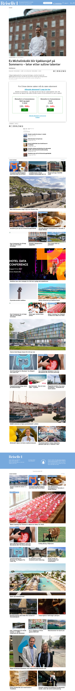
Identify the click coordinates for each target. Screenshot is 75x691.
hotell (16, 123)
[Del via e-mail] (59, 71)
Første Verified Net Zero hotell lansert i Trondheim (38, 144)
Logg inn (66, 3)
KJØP (24, 110)
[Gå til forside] (9, 3)
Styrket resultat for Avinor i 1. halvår (37, 134)
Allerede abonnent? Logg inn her (37, 89)
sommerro (11, 123)
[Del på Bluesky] (63, 71)
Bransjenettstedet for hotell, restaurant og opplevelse (26, 3)
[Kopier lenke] (61, 71)
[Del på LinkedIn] (58, 71)
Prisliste (38, 117)
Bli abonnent (47, 3)
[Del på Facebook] (54, 71)
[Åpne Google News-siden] (65, 71)
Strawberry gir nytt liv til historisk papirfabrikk (39, 153)
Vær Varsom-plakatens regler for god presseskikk (56, 460)
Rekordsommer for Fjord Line (35, 139)
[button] (25, 129)
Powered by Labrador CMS (37, 471)
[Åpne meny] (72, 3)
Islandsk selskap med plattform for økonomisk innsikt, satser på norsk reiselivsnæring (39, 149)
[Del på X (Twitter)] (56, 71)
